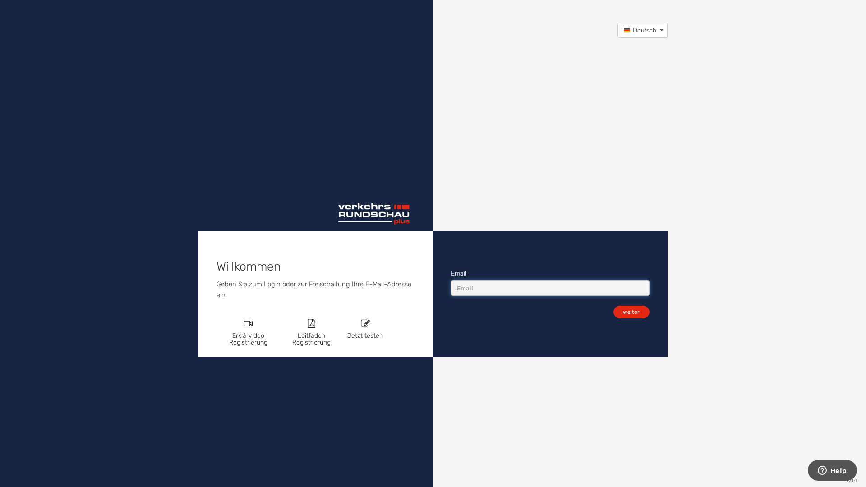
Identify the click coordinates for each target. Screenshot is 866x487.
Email (458, 273)
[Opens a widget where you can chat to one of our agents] (832, 471)
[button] (642, 30)
